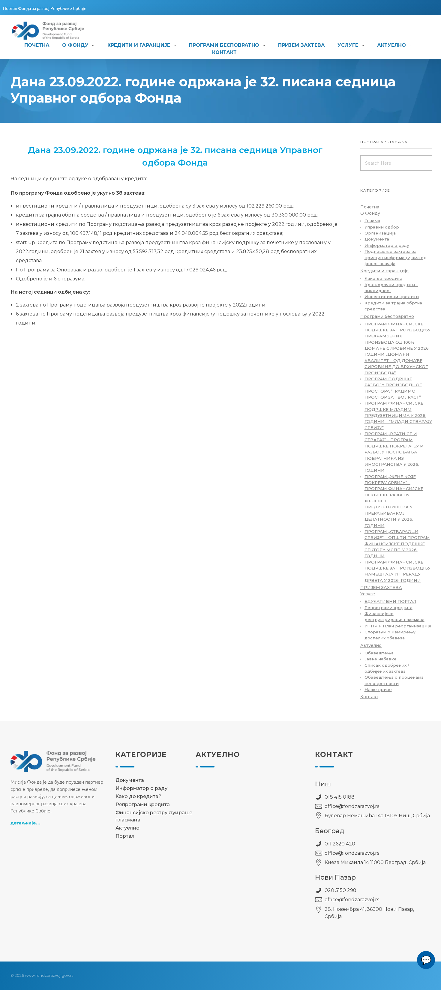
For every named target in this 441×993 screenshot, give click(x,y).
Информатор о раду (386, 245)
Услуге (367, 594)
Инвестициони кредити (391, 296)
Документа (376, 239)
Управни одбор (381, 227)
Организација (380, 233)
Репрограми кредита (388, 607)
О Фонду (370, 213)
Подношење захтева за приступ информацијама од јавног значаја (395, 257)
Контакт (369, 696)
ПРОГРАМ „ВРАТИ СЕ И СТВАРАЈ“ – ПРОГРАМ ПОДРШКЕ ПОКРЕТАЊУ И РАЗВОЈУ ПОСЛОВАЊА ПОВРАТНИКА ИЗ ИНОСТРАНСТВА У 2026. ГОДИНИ (394, 452)
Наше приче (378, 689)
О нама (372, 220)
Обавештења (379, 653)
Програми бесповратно (387, 316)
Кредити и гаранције (384, 271)
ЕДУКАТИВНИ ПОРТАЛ (390, 601)
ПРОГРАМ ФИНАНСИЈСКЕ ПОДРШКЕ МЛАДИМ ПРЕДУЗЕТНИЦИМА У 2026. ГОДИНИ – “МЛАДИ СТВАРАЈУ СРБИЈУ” (398, 415)
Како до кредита (383, 278)
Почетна (369, 207)
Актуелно (371, 645)
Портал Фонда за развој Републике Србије (44, 8)
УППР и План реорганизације (397, 626)
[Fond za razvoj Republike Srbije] (54, 31)
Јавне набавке (380, 659)
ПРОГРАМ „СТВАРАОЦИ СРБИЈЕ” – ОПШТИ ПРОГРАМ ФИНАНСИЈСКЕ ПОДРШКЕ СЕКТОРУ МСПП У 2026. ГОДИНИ (397, 543)
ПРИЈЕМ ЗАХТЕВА (381, 587)
